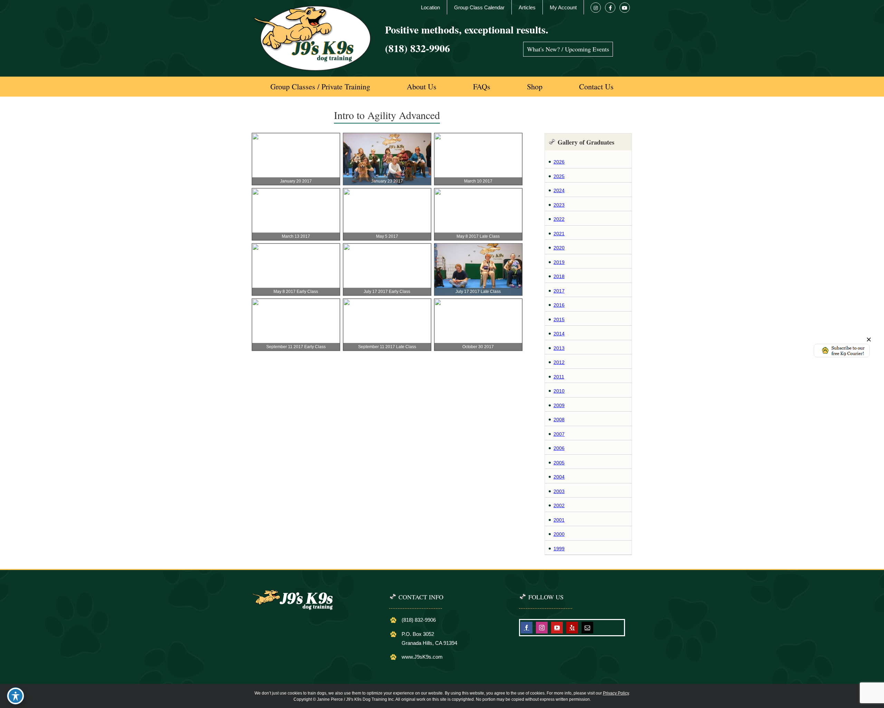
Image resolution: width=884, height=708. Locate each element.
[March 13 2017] (296, 192)
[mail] (587, 627)
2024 (559, 190)
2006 (559, 448)
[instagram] (542, 627)
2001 (559, 520)
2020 (559, 247)
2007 (559, 434)
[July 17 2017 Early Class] (387, 247)
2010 (559, 391)
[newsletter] (841, 345)
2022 (559, 219)
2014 (559, 333)
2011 (559, 377)
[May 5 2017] (387, 192)
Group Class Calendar (479, 7)
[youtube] (557, 627)
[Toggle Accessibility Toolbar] (15, 696)
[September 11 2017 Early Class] (296, 302)
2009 (559, 405)
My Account (563, 7)
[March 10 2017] (478, 136)
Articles (527, 7)
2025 (559, 176)
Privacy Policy (616, 693)
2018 (559, 276)
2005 (559, 462)
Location (430, 7)
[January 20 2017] (296, 136)
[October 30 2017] (478, 302)
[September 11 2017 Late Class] (387, 302)
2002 (559, 505)
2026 (559, 162)
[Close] (869, 339)
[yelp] (572, 627)
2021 (559, 233)
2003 (559, 491)
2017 (559, 291)
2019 (559, 262)
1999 (559, 548)
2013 (559, 348)
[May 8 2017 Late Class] (478, 192)
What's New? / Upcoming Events (568, 49)
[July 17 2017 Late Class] (478, 247)
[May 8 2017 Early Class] (296, 247)
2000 (559, 534)
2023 (559, 205)
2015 (559, 319)
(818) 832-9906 (417, 48)
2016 (559, 305)
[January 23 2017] (387, 136)
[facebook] (526, 627)
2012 (559, 362)
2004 (559, 477)
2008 (559, 419)
